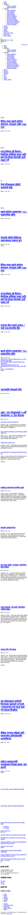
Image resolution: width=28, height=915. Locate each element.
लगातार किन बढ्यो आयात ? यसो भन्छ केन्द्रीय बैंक (13, 327)
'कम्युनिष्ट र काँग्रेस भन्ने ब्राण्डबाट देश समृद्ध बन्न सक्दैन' (13, 835)
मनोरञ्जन (6, 27)
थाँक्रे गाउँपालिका (11, 14)
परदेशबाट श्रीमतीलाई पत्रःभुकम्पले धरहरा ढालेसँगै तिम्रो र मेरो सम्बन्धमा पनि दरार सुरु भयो (14, 842)
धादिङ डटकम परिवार (8, 33)
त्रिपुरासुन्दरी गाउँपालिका (12, 20)
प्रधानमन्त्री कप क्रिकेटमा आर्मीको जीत (9, 422)
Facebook (3, 881)
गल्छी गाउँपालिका (10, 13)
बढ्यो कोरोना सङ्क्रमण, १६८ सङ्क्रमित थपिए (14, 213)
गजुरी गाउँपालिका (10, 11)
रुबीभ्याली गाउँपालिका (11, 24)
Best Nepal (9, 913)
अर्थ (4, 75)
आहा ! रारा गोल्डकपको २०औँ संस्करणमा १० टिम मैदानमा (13, 414)
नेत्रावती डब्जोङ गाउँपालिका (13, 21)
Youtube (3, 883)
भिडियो (5, 909)
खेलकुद (5, 26)
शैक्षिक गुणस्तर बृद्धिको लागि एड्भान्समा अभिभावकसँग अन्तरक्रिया (12, 735)
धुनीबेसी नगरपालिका (11, 7)
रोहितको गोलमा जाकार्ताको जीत (8, 442)
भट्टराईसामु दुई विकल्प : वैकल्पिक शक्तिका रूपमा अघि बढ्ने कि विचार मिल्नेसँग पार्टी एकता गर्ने (13, 156)
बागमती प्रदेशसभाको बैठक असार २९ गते (10, 365)
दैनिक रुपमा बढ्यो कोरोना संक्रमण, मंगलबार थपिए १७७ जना (13, 124)
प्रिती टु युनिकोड (7, 36)
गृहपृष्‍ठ (5, 894)
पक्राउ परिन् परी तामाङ (8, 649)
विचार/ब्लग (6, 31)
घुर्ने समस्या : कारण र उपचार (7, 846)
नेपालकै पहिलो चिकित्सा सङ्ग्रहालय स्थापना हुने (11, 239)
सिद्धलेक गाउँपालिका (11, 10)
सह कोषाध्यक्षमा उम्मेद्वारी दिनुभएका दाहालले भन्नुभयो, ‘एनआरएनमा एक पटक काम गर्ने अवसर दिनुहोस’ (13, 705)
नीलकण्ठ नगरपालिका (11, 6)
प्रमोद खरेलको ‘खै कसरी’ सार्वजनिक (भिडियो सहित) (12, 806)
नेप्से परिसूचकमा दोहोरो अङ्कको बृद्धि (10, 186)
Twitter (2, 882)
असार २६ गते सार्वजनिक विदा (7, 369)
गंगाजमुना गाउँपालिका (11, 17)
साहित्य (5, 30)
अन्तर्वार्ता (6, 28)
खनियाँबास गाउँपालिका (12, 16)
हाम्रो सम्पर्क (6, 34)
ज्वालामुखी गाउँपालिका (12, 19)
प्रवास (5, 76)
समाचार (5, 3)
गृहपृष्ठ (5, 2)
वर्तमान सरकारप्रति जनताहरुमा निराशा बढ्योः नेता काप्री (14, 764)
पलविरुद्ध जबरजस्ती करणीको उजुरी (12, 488)
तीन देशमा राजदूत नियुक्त (6, 360)
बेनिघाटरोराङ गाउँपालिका (12, 23)
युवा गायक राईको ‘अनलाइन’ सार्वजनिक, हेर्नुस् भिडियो (12, 789)
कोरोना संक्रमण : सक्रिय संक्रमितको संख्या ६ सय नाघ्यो (13, 359)
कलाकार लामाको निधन (8, 528)
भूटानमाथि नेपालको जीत (11, 389)
